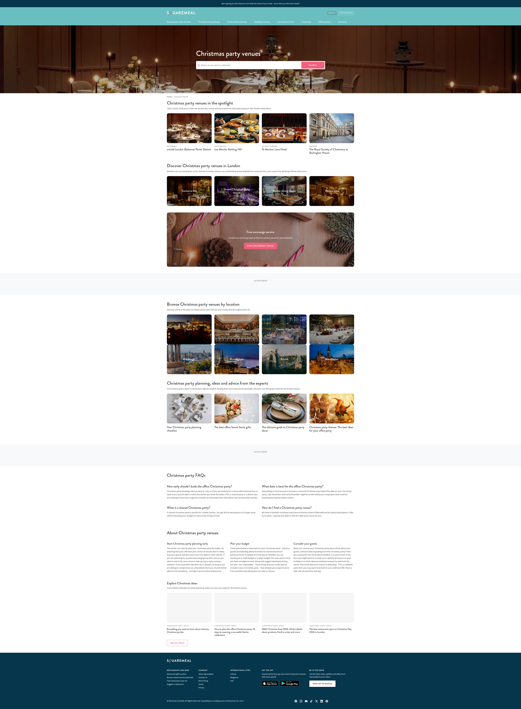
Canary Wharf (284, 329)
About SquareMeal (205, 674)
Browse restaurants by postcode (180, 677)
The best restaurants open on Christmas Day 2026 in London (330, 630)
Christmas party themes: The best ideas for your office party (331, 429)
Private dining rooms (284, 191)
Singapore (234, 677)
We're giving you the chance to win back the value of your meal (261, 3)
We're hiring (203, 681)
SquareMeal (181, 13)
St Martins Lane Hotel (274, 149)
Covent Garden (236, 329)
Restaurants (331, 191)
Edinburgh (189, 359)
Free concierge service (260, 232)
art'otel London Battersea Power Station (189, 149)
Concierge (306, 21)
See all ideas (177, 643)
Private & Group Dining (209, 21)
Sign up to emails (322, 683)
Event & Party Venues (237, 21)
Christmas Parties (285, 21)
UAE (232, 681)
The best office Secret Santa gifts (232, 427)
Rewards (342, 21)
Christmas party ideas (178, 626)
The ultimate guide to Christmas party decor (283, 429)
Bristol (284, 359)
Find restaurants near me (177, 681)
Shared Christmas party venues (236, 191)
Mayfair (331, 329)
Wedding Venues (262, 21)
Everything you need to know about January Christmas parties (188, 630)
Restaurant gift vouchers (177, 674)
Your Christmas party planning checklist (184, 429)
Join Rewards (346, 13)
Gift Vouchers (325, 21)
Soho (189, 329)
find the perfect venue (260, 245)
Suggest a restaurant (175, 684)
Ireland (233, 674)
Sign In (331, 13)
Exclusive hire (189, 191)
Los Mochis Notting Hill (228, 149)
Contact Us (202, 677)
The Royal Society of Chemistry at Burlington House (328, 151)
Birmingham (237, 359)
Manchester (331, 359)
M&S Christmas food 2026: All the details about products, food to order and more (282, 630)
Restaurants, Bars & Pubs (179, 21)
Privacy (201, 687)
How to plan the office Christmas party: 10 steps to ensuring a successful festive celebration (234, 632)
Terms (201, 684)
